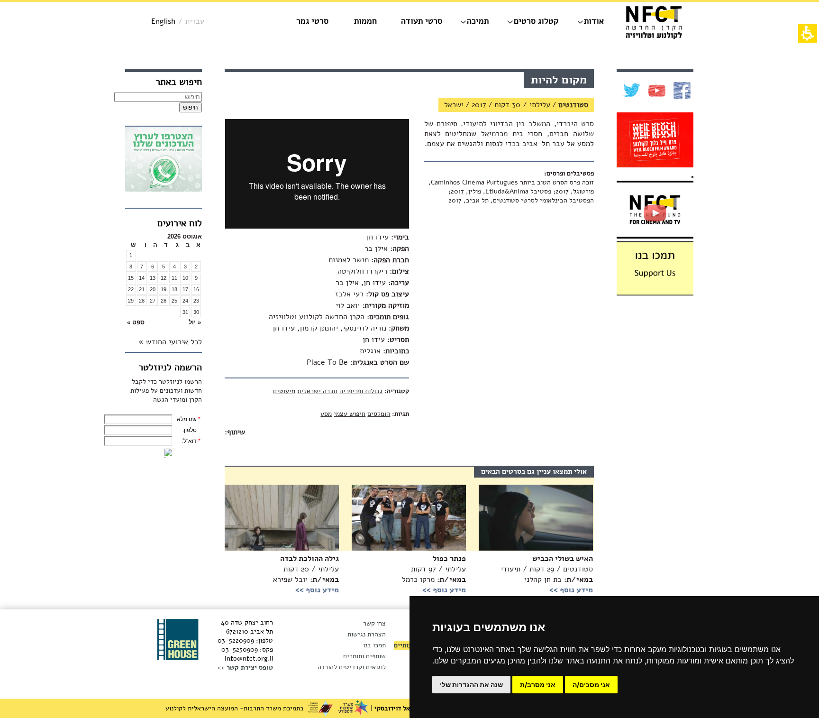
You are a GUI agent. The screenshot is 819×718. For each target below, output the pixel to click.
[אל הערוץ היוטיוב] (655, 91)
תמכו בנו (374, 645)
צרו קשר (374, 623)
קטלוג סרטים (536, 21)
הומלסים (378, 413)
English (163, 21)
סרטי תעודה (421, 21)
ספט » (136, 322)
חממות (365, 21)
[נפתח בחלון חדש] (163, 160)
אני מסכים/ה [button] (591, 685)
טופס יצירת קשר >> (245, 667)
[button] (185, 322)
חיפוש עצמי (349, 413)
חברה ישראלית (317, 391)
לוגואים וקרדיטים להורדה (352, 667)
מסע (326, 413)
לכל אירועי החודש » (170, 342)
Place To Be (327, 362)
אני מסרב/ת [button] (537, 685)
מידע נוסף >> (317, 590)
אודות (594, 21)
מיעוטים (284, 391)
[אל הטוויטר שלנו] (630, 90)
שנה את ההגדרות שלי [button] (471, 685)
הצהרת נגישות (366, 634)
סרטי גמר (312, 21)
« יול (195, 322)
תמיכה (478, 21)
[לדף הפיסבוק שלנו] (681, 90)
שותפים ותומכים (364, 656)
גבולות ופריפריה (360, 391)
